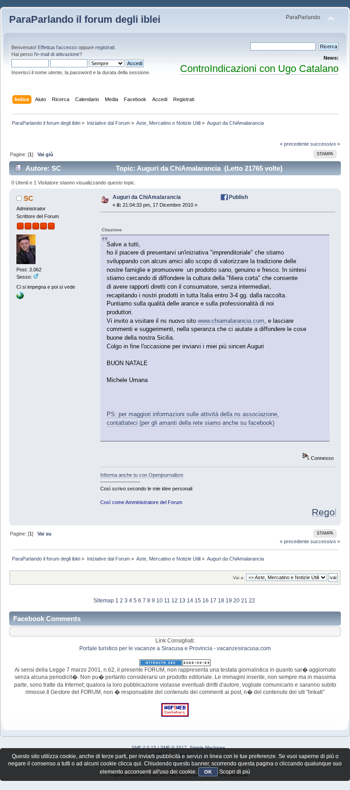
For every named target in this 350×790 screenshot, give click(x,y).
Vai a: (239, 577)
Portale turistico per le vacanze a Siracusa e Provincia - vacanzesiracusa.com (175, 648)
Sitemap (103, 600)
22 (252, 600)
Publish (238, 197)
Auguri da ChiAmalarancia (147, 197)
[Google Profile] (20, 297)
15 (198, 600)
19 (229, 600)
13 (182, 600)
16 (205, 600)
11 (167, 600)
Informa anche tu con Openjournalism (141, 475)
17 (213, 600)
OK (208, 772)
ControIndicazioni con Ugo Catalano (259, 68)
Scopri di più (234, 772)
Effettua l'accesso (57, 47)
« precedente (294, 144)
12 (174, 600)
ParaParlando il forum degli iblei (84, 19)
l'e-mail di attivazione (56, 54)
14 (190, 600)
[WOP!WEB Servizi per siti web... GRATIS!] (175, 715)
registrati (104, 47)
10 (159, 600)
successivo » (325, 144)
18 (221, 600)
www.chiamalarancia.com (231, 320)
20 (236, 600)
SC (28, 198)
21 (244, 600)
